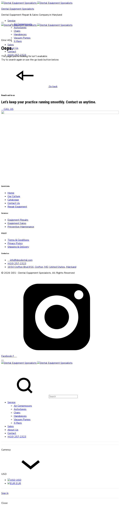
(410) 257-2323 (17, 436)
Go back (53, 86)
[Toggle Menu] (2, 22)
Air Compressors (23, 406)
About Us (13, 430)
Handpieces (20, 34)
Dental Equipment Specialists (17, 9)
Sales (11, 44)
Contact (12, 51)
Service (11, 20)
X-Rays (18, 41)
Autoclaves (20, 27)
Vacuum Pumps (22, 38)
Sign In (4, 493)
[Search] (39, 396)
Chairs (17, 31)
